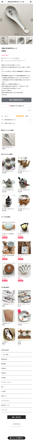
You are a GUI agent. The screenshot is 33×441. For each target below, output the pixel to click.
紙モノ (2, 386)
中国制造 (3, 368)
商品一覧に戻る (16, 417)
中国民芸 (3, 377)
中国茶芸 (3, 373)
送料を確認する (16, 58)
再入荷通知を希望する (17, 100)
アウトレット (4, 410)
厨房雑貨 (3, 363)
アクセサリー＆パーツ (6, 382)
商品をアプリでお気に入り (17, 105)
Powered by (15, 426)
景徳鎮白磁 (4, 359)
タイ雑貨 (3, 391)
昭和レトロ (4, 396)
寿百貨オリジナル (5, 405)
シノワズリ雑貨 (4, 354)
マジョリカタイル (5, 400)
